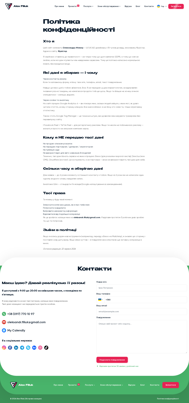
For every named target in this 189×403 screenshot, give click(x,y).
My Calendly (16, 330)
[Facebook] (10, 348)
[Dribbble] (40, 348)
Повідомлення (103, 317)
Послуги (87, 6)
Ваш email (101, 306)
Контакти (149, 6)
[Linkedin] (16, 348)
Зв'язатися (176, 6)
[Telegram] (22, 348)
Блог (138, 6)
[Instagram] (4, 348)
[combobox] (100, 299)
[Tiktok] (46, 348)
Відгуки (128, 6)
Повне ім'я (101, 282)
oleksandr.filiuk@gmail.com (26, 322)
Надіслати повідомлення (112, 360)
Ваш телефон (103, 294)
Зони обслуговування (108, 6)
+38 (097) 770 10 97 (20, 314)
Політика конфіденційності (168, 399)
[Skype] (28, 348)
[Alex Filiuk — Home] (16, 6)
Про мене (59, 6)
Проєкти (73, 6)
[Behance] (34, 348)
